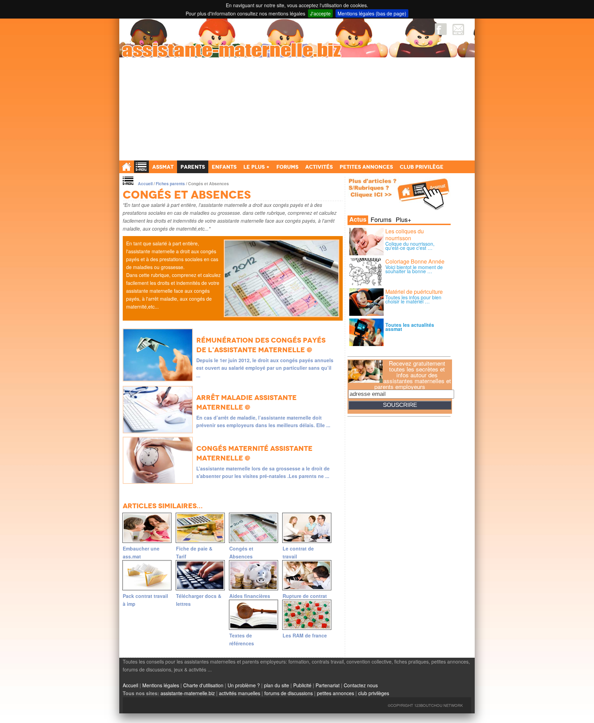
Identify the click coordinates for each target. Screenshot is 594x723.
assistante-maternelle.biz (188, 693)
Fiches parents (170, 183)
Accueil (145, 183)
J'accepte (320, 13)
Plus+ (403, 219)
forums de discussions (288, 693)
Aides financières (249, 595)
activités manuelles (239, 693)
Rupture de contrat (305, 595)
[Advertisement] (297, 109)
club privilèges (373, 693)
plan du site (276, 685)
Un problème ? (244, 685)
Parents (192, 167)
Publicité (302, 685)
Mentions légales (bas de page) (372, 13)
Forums (381, 219)
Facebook (441, 29)
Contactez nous (361, 685)
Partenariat (328, 685)
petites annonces (335, 693)
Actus (357, 219)
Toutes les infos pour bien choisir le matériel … (413, 299)
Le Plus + (256, 167)
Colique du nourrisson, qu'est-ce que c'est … (409, 246)
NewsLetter (458, 29)
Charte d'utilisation (203, 685)
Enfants (224, 167)
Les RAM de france (305, 635)
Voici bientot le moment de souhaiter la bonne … (414, 269)
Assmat (163, 167)
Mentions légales (160, 685)
